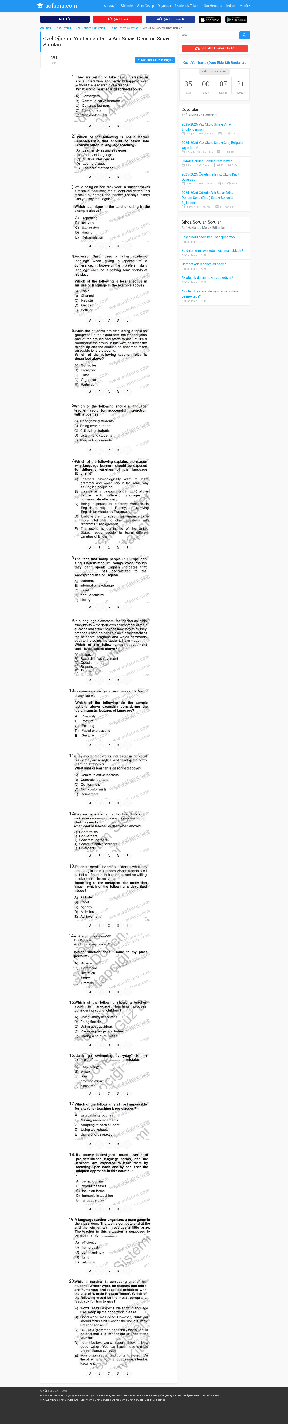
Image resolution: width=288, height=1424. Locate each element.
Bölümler (127, 6)
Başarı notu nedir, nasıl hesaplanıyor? (209, 237)
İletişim (230, 6)
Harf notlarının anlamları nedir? (204, 264)
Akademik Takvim (187, 6)
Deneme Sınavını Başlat (155, 60)
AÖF (45, 1390)
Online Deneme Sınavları (124, 27)
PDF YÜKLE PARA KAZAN (215, 48)
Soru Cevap (145, 6)
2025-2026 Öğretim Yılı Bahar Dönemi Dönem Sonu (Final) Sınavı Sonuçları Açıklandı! (209, 198)
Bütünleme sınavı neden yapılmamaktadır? (212, 251)
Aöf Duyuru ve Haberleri (199, 115)
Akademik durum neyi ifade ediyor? (207, 278)
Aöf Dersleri (64, 27)
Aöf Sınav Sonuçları (103, 1395)
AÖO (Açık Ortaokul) (170, 19)
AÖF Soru (46, 27)
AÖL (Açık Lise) (118, 19)
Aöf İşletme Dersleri (194, 1395)
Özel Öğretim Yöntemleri (90, 27)
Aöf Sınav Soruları (147, 1395)
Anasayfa (110, 6)
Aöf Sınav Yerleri (126, 1395)
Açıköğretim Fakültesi (78, 1395)
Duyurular (164, 6)
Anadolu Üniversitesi (52, 1395)
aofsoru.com (56, 5)
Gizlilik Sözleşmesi (155, 1400)
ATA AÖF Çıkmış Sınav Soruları (57, 1400)
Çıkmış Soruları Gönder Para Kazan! (207, 161)
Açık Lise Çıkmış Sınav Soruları (92, 1400)
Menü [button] (244, 6)
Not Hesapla (213, 6)
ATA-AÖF (65, 19)
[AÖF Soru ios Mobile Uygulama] (210, 19)
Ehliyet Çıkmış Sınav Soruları (127, 1400)
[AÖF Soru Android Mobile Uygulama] (236, 19)
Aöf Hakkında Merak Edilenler (203, 228)
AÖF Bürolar (213, 1395)
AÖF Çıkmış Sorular (170, 1395)
